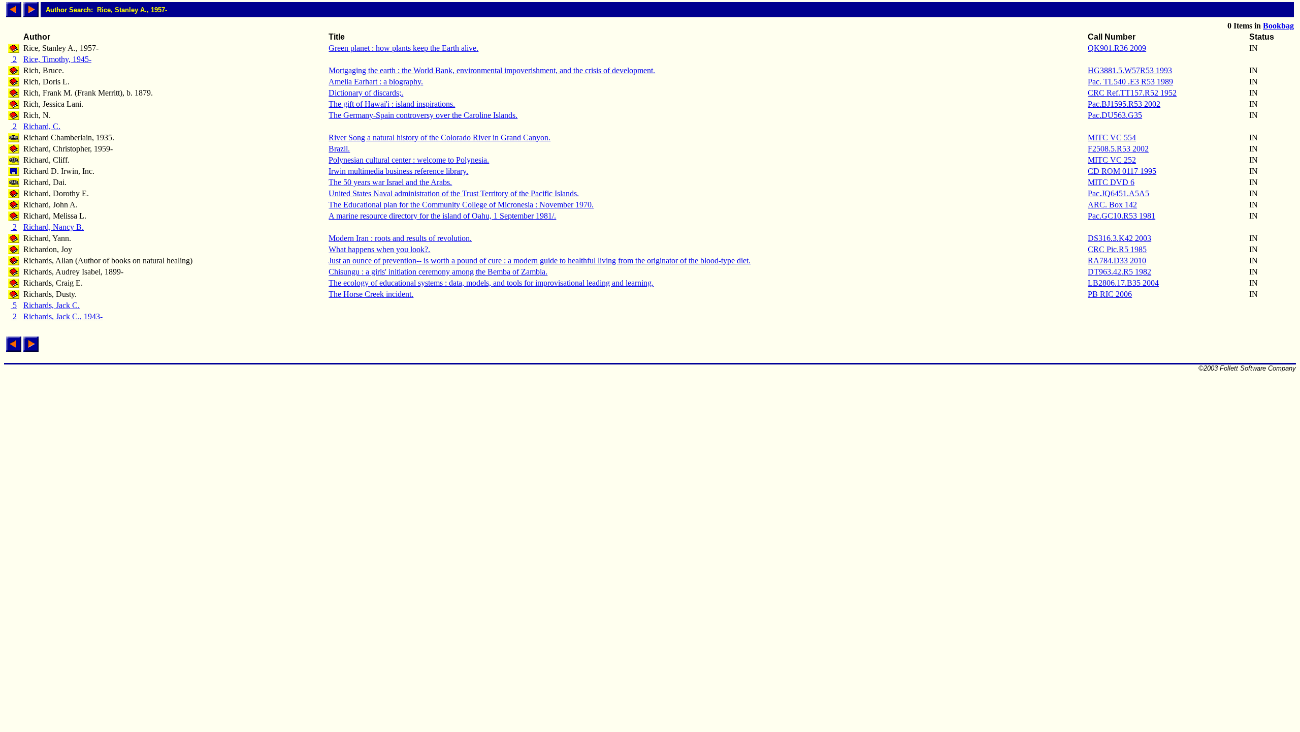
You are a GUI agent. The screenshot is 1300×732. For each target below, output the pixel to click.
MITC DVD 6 (1111, 182)
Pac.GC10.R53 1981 (1121, 215)
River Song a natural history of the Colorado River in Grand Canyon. (439, 137)
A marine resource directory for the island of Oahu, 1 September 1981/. (442, 215)
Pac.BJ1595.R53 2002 (1124, 104)
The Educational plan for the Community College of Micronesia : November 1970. (461, 204)
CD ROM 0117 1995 (1122, 171)
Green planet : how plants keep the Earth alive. (403, 48)
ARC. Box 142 (1112, 204)
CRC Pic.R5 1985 (1117, 249)
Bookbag (1278, 25)
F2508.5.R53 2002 (1118, 148)
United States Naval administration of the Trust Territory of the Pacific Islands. (454, 193)
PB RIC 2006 (1110, 294)
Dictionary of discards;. (366, 92)
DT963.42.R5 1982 (1119, 271)
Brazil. (339, 148)
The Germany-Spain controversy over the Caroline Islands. (423, 115)
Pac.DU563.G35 (1115, 115)
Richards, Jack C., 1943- (63, 316)
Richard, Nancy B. (53, 227)
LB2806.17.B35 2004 (1123, 283)
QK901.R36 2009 (1117, 48)
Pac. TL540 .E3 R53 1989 (1130, 81)
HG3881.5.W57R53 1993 (1130, 70)
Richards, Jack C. (51, 305)
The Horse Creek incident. (371, 294)
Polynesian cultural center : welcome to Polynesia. (409, 160)
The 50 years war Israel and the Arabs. (390, 182)
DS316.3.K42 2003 (1119, 238)
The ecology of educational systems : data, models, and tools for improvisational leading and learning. (491, 283)
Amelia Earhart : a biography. (376, 81)
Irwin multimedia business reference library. (398, 171)
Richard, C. (41, 126)
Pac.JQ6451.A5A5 (1118, 193)
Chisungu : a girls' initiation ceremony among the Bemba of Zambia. (438, 271)
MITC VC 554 (1112, 137)
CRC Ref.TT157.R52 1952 (1132, 92)
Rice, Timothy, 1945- (57, 59)
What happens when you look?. (379, 249)
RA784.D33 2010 (1117, 260)
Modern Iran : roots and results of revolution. (400, 238)
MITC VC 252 (1112, 160)
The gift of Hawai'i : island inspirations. (392, 104)
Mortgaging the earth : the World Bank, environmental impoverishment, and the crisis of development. (492, 70)
